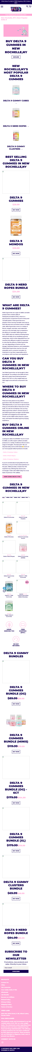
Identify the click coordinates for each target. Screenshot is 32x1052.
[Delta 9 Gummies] (16, 193)
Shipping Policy (6, 1004)
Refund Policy (5, 999)
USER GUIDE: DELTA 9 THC (12, 476)
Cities (3, 985)
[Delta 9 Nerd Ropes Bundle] (16, 280)
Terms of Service (6, 1007)
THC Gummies (6, 987)
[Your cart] (30, 6)
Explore (16, 57)
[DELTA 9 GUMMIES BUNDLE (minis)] (16, 730)
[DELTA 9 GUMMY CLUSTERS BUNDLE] (16, 877)
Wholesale (4, 992)
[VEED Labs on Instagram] (2, 1042)
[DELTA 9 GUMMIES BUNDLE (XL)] (16, 829)
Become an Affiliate (7, 997)
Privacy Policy (6, 1002)
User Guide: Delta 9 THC (9, 990)
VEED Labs (16, 1048)
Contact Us (5, 982)
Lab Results (5, 994)
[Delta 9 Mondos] (16, 236)
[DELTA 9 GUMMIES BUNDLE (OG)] (16, 682)
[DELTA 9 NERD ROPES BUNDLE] (16, 925)
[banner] (16, 2)
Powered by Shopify (8, 1050)
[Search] (27, 6)
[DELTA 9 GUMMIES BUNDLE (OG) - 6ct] (16, 778)
